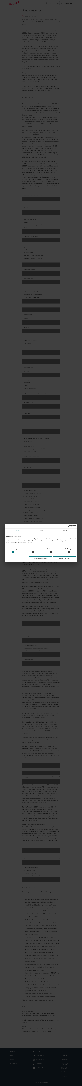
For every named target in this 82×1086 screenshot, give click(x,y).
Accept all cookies (64, 558)
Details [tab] (41, 530)
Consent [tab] (17, 530)
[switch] (32, 552)
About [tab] (65, 530)
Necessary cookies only (40, 558)
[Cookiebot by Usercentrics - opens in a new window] (69, 526)
